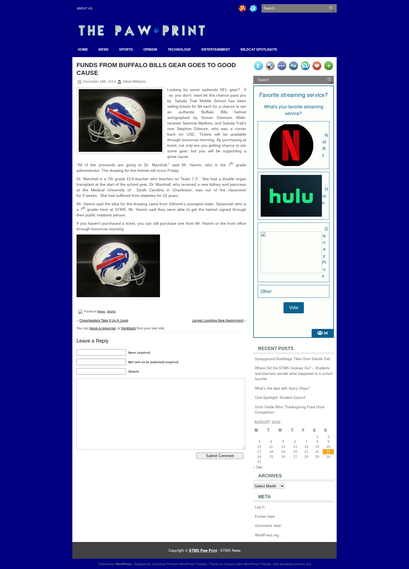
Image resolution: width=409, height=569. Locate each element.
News (103, 49)
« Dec (258, 467)
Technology (179, 49)
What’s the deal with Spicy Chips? (282, 388)
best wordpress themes (289, 563)
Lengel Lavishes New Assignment (217, 320)
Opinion (150, 49)
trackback (128, 328)
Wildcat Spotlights (258, 49)
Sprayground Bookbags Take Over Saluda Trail (292, 358)
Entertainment (215, 49)
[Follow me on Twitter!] (254, 11)
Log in (260, 506)
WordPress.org (267, 535)
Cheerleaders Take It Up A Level (103, 320)
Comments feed (267, 525)
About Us (84, 8)
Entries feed (264, 516)
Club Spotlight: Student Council (280, 397)
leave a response (103, 328)
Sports (126, 49)
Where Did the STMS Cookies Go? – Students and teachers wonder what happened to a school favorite (293, 373)
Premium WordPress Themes (187, 563)
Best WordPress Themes (254, 563)
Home (83, 49)
